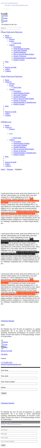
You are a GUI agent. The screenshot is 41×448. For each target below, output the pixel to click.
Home (3, 169)
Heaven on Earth (6, 351)
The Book (4, 354)
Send (3, 445)
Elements (10, 169)
